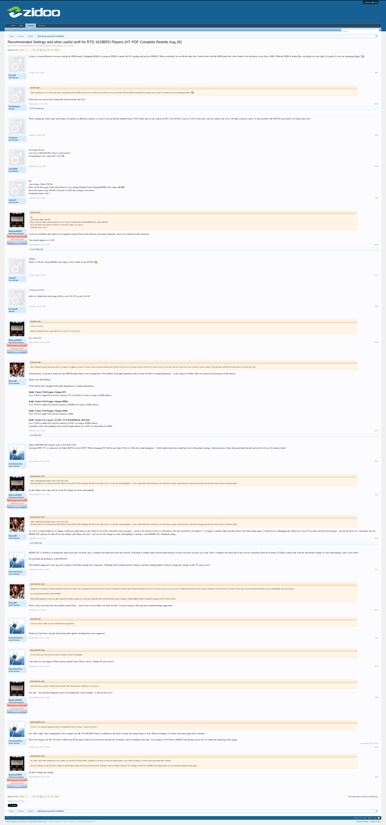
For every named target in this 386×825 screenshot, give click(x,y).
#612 (376, 494)
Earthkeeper (14, 106)
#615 (376, 610)
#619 (376, 747)
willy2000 (13, 169)
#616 (376, 638)
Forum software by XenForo (26, 821)
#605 (376, 198)
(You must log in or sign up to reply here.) (363, 796)
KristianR (33, 249)
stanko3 (12, 200)
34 (52, 50)
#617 (376, 666)
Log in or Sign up (371, 2)
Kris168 (12, 75)
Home (13, 25)
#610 (376, 431)
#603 (376, 135)
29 (34, 50)
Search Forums (13, 29)
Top (374, 818)
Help (364, 818)
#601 (376, 73)
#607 (376, 275)
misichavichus (15, 464)
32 (45, 50)
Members (41, 25)
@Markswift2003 (36, 290)
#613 (376, 538)
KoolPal (32, 543)
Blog (21, 25)
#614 (376, 569)
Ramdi (32, 435)
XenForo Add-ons (55, 821)
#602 (376, 104)
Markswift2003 (57, 46)
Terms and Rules (362, 821)
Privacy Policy (375, 821)
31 (41, 50)
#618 (376, 697)
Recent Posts (27, 29)
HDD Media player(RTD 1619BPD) (31, 46)
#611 (376, 461)
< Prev (21, 50)
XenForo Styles (69, 821)
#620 (376, 777)
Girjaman (13, 138)
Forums (31, 26)
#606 (376, 245)
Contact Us (357, 818)
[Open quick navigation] (376, 36)
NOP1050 (33, 108)
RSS (379, 818)
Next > (57, 50)
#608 (376, 306)
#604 (376, 166)
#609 (376, 342)
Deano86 (13, 381)
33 (48, 50)
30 (37, 50)
